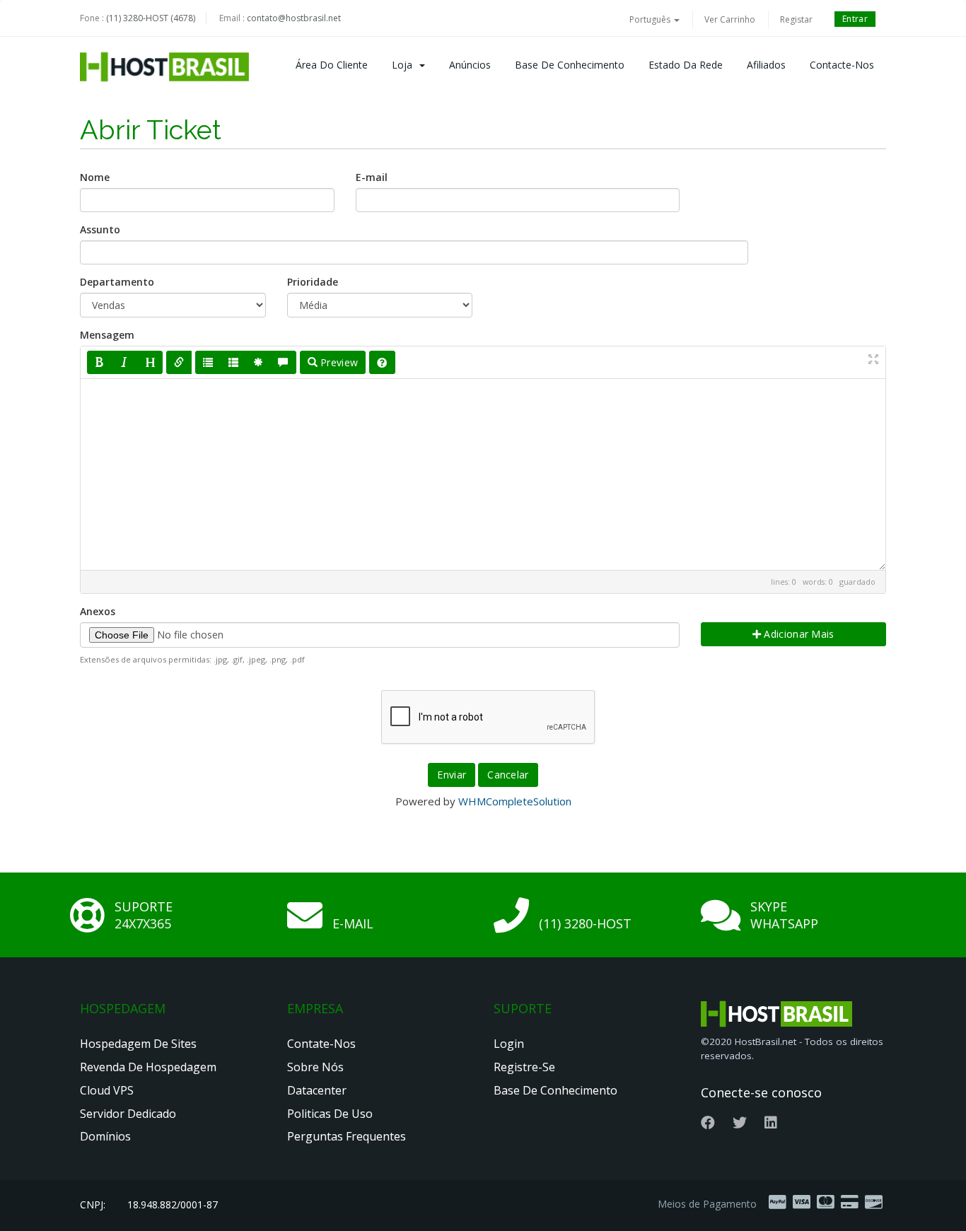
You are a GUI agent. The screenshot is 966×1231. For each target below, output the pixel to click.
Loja (405, 64)
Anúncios (470, 64)
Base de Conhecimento (569, 64)
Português (651, 19)
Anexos (97, 611)
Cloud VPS (107, 1090)
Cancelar (507, 774)
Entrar (855, 19)
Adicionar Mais (797, 634)
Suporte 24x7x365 (144, 915)
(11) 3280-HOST (585, 923)
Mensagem (107, 335)
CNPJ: (92, 1204)
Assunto (100, 229)
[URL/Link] (179, 362)
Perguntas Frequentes (346, 1136)
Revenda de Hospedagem (148, 1067)
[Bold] (99, 362)
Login (509, 1043)
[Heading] (150, 362)
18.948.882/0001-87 (172, 1204)
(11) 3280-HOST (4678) (150, 18)
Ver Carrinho (729, 19)
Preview (338, 362)
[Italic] (124, 362)
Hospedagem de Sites (138, 1043)
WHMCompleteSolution (514, 801)
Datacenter (317, 1090)
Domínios (105, 1136)
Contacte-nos (842, 64)
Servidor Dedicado (128, 1113)
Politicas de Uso (330, 1113)
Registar (796, 19)
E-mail (372, 177)
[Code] (258, 362)
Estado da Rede (685, 64)
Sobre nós (315, 1067)
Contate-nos (321, 1043)
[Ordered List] (233, 362)
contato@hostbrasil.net (294, 18)
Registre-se (524, 1067)
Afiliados (766, 64)
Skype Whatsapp (784, 915)
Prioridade (312, 281)
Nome (95, 177)
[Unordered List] (208, 362)
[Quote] (283, 362)
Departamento (117, 281)
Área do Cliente (332, 64)
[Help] (382, 362)
